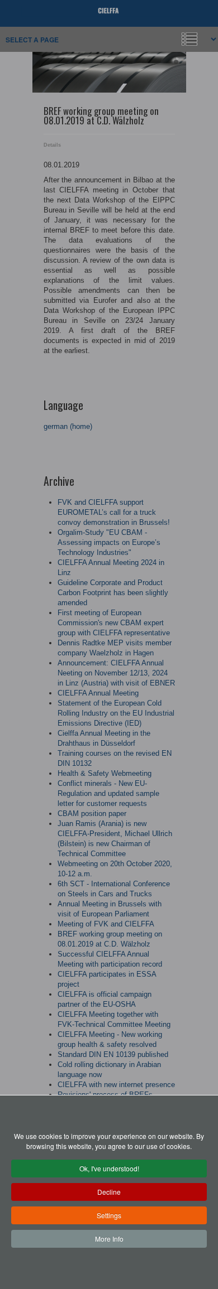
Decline (109, 1191)
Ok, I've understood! (109, 1168)
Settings (109, 1215)
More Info (109, 1238)
